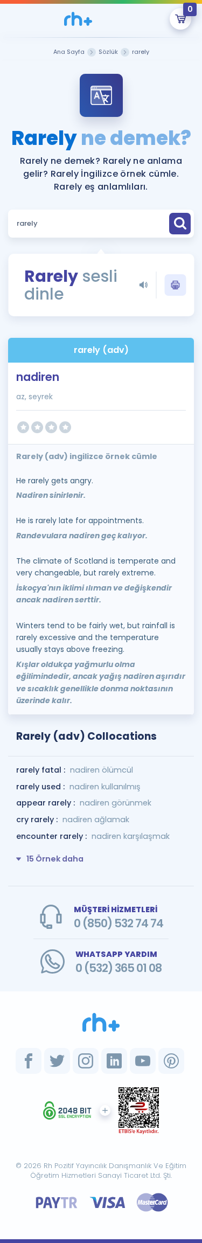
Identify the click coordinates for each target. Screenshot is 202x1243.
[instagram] (86, 1061)
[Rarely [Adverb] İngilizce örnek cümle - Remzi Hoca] (78, 19)
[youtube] (143, 1061)
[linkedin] (114, 1061)
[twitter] (57, 1061)
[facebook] (28, 1061)
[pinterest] (171, 1061)
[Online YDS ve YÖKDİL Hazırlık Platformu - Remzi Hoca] (101, 1022)
